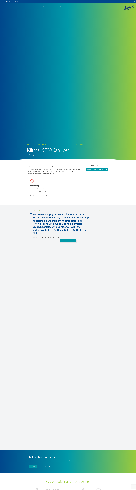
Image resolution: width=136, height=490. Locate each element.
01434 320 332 (15, 1)
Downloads (57, 7)
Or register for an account (44, 466)
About (49, 7)
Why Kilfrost (16, 7)
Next (105, 224)
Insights (41, 7)
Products (26, 7)
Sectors (34, 7)
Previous (30, 224)
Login (133, 1)
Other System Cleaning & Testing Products (97, 169)
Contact (66, 7)
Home (7, 7)
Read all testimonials (68, 241)
